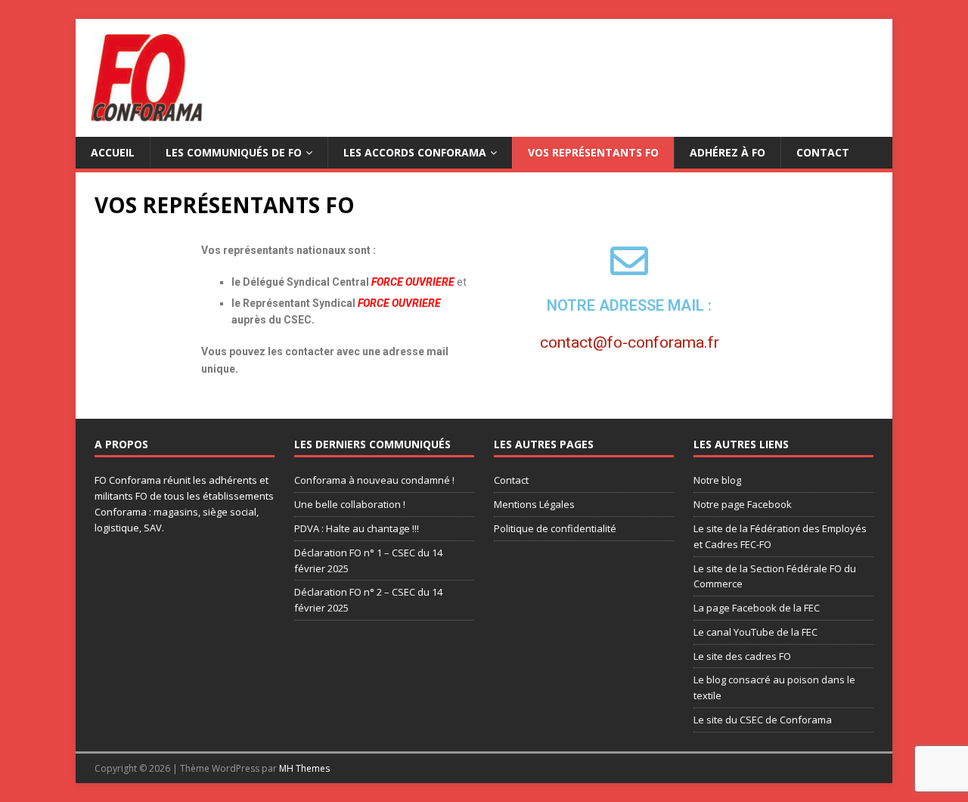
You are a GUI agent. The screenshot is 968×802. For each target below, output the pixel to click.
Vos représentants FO (593, 152)
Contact (822, 152)
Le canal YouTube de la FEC (755, 632)
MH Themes (304, 768)
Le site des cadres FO (742, 656)
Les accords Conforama (414, 152)
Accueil (113, 152)
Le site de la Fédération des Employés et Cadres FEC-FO (780, 536)
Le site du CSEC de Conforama (762, 719)
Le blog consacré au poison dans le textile (774, 687)
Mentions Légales (534, 504)
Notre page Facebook (742, 504)
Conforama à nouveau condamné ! (374, 480)
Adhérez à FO (727, 152)
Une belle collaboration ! (349, 504)
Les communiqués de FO (234, 152)
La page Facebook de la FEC (756, 608)
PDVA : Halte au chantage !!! (356, 528)
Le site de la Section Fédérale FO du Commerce (774, 576)
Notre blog (717, 480)
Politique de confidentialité (555, 528)
